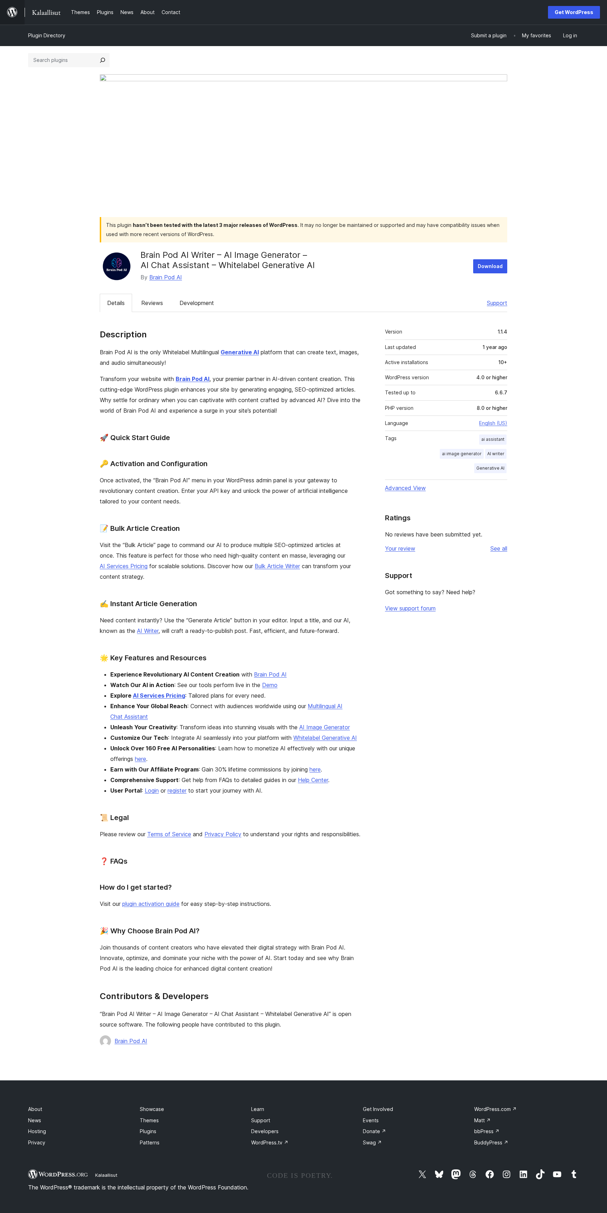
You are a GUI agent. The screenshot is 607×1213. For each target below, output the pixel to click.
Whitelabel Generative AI (325, 737)
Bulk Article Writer (277, 566)
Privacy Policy (222, 834)
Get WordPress (574, 12)
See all (498, 548)
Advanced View (405, 487)
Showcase (152, 1109)
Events (371, 1120)
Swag (372, 1142)
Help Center (313, 779)
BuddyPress (491, 1142)
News (34, 1120)
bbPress (487, 1131)
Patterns (149, 1142)
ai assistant (492, 439)
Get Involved (378, 1109)
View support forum (410, 608)
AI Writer (147, 630)
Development (197, 302)
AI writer (495, 453)
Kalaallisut (106, 1175)
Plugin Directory (46, 35)
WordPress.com (495, 1109)
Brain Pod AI (165, 277)
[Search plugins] (103, 60)
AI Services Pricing (124, 566)
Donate (374, 1131)
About (35, 1109)
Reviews (152, 302)
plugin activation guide (151, 903)
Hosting (37, 1131)
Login (152, 790)
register (177, 790)
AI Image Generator (324, 727)
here (140, 758)
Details (116, 302)
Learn (257, 1109)
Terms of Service (169, 834)
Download (490, 266)
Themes (149, 1120)
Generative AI (490, 468)
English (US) (493, 423)
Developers (265, 1131)
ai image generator (462, 453)
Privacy (36, 1142)
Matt (482, 1120)
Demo (270, 684)
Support (497, 302)
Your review (400, 548)
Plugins (148, 1131)
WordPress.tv (269, 1142)
